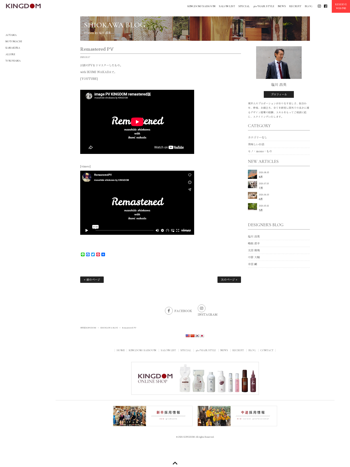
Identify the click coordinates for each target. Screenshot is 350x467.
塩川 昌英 (254, 236)
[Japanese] (202, 336)
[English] (188, 336)
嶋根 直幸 (254, 243)
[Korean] (197, 336)
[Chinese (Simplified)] (192, 336)
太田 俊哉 (254, 250)
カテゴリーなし (257, 137)
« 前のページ (92, 279)
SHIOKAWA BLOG (109, 328)
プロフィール (279, 94)
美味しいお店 (256, 144)
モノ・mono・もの (260, 151)
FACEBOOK (183, 311)
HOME (121, 350)
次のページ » (229, 279)
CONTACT (266, 350)
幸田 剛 (252, 264)
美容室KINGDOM (88, 328)
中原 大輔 (254, 257)
